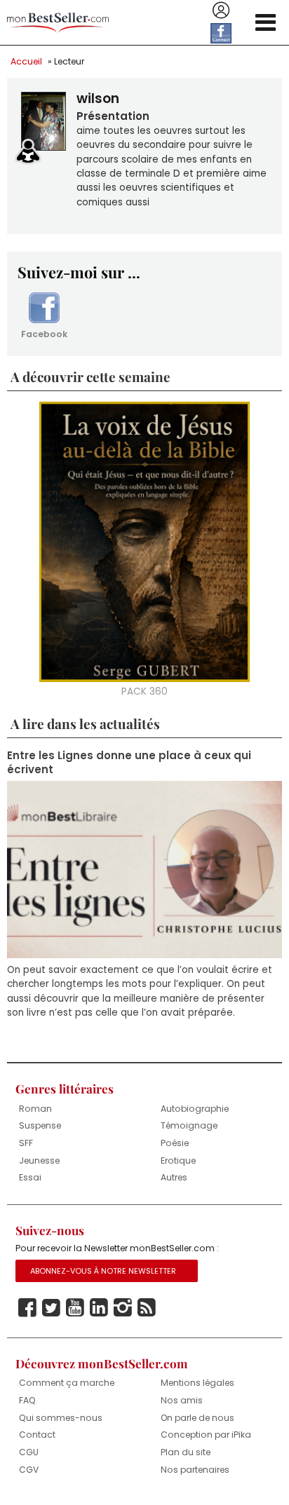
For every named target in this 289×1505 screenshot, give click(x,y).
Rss (146, 1308)
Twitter (51, 1308)
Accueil (26, 61)
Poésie (175, 1143)
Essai (30, 1177)
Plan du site (185, 1452)
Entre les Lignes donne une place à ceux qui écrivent (129, 763)
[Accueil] (58, 23)
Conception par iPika (206, 1435)
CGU (29, 1452)
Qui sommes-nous (60, 1418)
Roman (35, 1109)
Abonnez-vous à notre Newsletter (103, 1270)
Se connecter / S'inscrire (221, 10)
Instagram (122, 1308)
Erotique (178, 1160)
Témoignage (189, 1125)
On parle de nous (197, 1418)
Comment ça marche (66, 1383)
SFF (26, 1143)
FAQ (27, 1400)
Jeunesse (39, 1160)
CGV (29, 1470)
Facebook (44, 334)
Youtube (75, 1308)
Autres (174, 1177)
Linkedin (98, 1308)
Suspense (40, 1125)
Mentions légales (197, 1383)
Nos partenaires (195, 1470)
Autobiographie (195, 1109)
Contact (37, 1435)
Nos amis (182, 1400)
